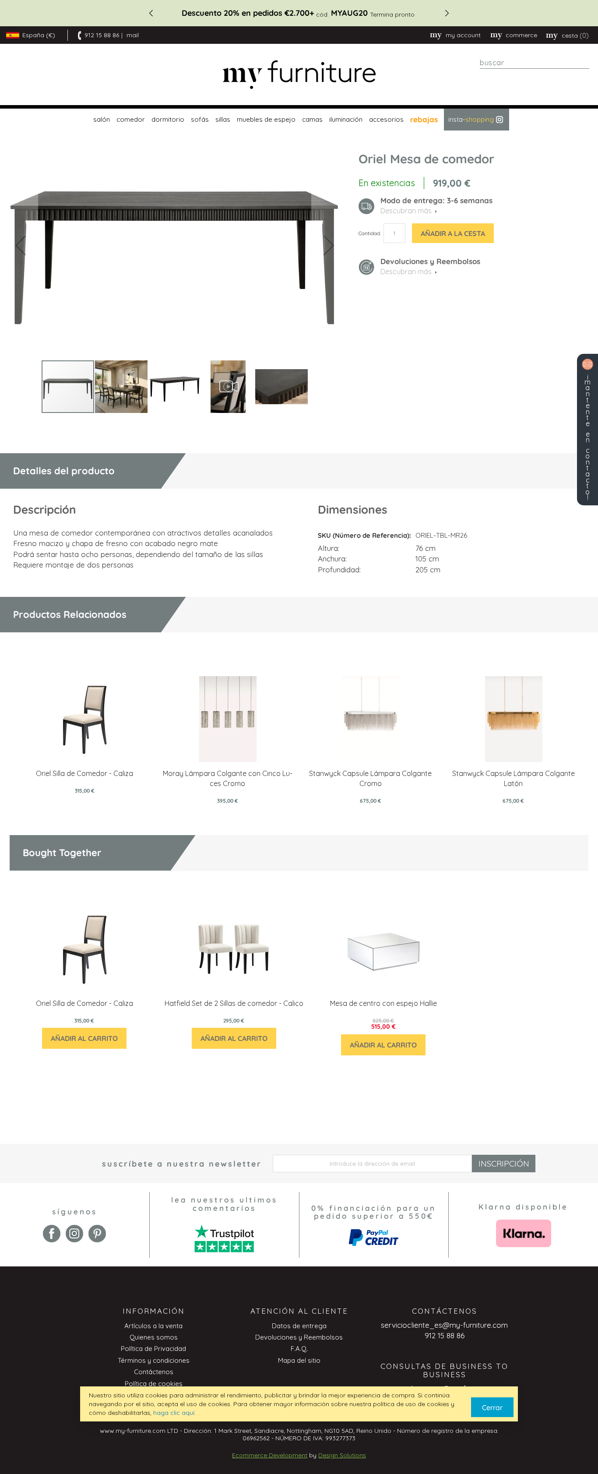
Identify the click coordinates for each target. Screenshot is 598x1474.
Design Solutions (342, 1455)
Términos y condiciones (154, 1360)
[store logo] (299, 75)
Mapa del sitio (299, 1360)
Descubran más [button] (406, 210)
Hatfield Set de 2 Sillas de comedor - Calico (234, 1003)
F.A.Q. (299, 1348)
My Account (463, 35)
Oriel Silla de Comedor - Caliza (84, 773)
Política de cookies (154, 1383)
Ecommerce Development (269, 1455)
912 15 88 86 (101, 35)
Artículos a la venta (153, 1326)
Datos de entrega (299, 1326)
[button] (20, 245)
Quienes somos (154, 1337)
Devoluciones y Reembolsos (299, 1337)
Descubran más (406, 271)
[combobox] (534, 62)
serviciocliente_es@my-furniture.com (444, 1324)
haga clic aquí (173, 1413)
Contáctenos (153, 1372)
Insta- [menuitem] (471, 119)
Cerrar (492, 1407)
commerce (521, 35)
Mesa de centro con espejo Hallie (383, 1003)
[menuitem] (100, 119)
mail (133, 35)
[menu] (299, 119)
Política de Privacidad (153, 1348)
